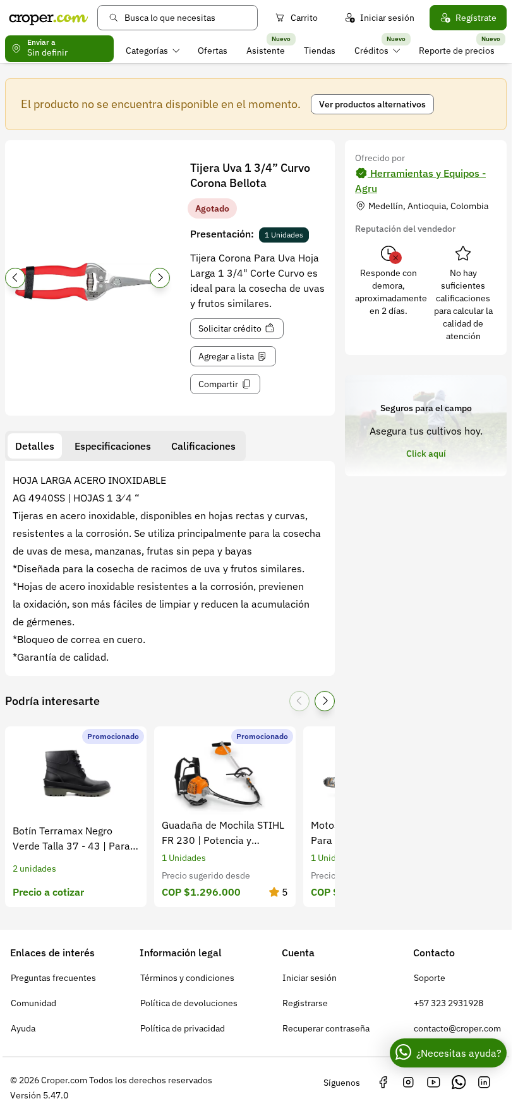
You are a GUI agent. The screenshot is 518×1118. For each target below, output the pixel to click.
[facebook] (383, 1083)
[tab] (35, 446)
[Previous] (15, 278)
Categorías (147, 50)
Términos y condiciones (187, 977)
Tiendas (319, 50)
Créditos (371, 50)
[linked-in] (484, 1083)
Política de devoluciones (189, 1003)
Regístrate (476, 17)
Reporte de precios (457, 50)
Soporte (429, 977)
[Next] (160, 278)
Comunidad (33, 1003)
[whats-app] (459, 1083)
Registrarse (305, 1003)
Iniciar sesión (387, 17)
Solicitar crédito (230, 328)
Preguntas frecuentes (53, 977)
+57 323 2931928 (448, 1003)
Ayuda (23, 1028)
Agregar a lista (226, 356)
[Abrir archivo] (87, 281)
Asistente (265, 50)
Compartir (218, 384)
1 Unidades (284, 234)
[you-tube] (433, 1083)
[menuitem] (152, 50)
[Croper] (48, 17)
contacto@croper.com (457, 1028)
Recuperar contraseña (326, 1028)
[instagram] (408, 1083)
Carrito (304, 17)
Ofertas (212, 50)
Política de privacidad (182, 1028)
